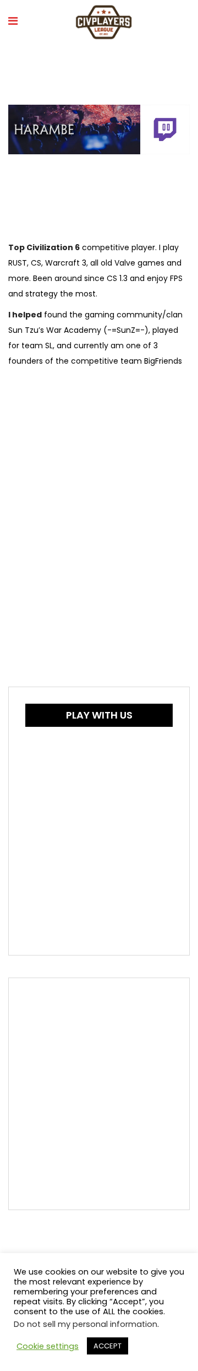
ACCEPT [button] (108, 1346)
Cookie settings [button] (47, 1346)
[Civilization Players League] (104, 23)
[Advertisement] (99, 1094)
